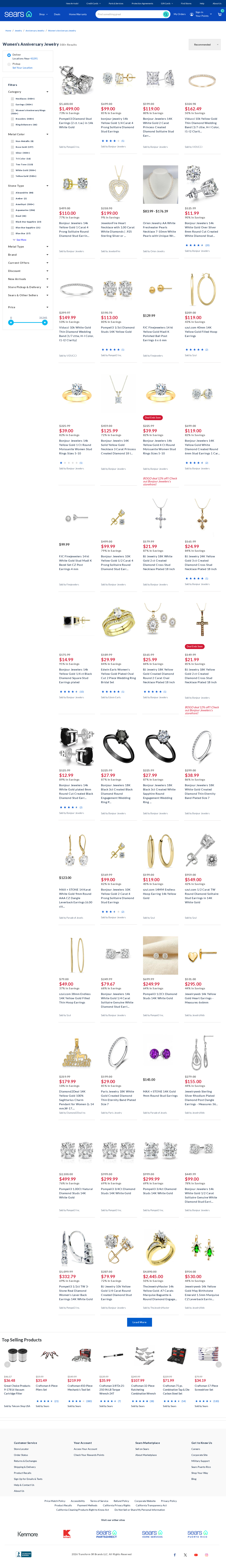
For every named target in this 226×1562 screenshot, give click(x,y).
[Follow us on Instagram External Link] (206, 1554)
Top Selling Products (22, 1339)
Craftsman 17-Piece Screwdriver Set (206, 1387)
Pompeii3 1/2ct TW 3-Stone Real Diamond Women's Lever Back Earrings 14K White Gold (76, 1290)
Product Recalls (22, 1472)
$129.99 (149, 316)
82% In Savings (69, 435)
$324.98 (190, 103)
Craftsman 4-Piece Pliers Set (47, 1387)
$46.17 (8, 1376)
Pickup (22, 66)
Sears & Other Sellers (23, 295)
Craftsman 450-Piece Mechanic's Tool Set (80, 1387)
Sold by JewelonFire (110, 251)
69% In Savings (111, 1183)
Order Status (21, 1454)
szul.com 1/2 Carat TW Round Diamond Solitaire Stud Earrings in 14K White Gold (202, 893)
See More (21, 239)
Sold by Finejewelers (153, 355)
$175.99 (64, 654)
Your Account (83, 1442)
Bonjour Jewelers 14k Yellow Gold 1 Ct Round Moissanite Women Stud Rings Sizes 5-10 (75, 444)
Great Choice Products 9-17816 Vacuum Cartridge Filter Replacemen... (17, 1389)
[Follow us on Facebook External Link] (174, 1554)
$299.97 (64, 312)
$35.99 (105, 1380)
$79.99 (198, 1376)
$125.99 (190, 208)
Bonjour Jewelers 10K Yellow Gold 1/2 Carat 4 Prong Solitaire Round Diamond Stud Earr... (117, 560)
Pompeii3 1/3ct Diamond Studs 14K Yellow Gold (118, 329)
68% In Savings (111, 988)
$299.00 (190, 770)
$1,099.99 (66, 1271)
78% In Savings (195, 1183)
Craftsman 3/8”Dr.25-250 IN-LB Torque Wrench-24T (112, 1389)
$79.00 (64, 979)
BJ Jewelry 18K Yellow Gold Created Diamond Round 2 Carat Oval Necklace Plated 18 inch (159, 673)
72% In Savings (111, 435)
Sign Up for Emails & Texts (28, 1478)
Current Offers (18, 262)
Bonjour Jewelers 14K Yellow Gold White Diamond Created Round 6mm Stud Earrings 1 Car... (202, 444)
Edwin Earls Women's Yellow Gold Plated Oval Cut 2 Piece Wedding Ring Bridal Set (118, 673)
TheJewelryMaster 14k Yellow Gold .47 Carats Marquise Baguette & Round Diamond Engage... (160, 1290)
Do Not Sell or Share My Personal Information (140, 1509)
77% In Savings (69, 217)
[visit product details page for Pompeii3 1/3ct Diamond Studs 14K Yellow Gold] (118, 289)
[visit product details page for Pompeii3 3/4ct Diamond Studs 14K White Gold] (160, 1150)
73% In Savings (69, 113)
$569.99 (106, 874)
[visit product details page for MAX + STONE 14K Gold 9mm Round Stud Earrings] (160, 1053)
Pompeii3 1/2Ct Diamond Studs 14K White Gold (160, 996)
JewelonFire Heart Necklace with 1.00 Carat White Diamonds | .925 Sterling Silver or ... (118, 226)
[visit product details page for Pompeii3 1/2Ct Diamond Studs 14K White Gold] (160, 955)
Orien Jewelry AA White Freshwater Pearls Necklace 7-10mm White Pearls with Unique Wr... (159, 226)
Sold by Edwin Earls (111, 697)
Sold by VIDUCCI (194, 146)
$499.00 (64, 208)
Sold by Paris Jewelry (111, 1112)
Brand (12, 254)
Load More (139, 1322)
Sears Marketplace (147, 1442)
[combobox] (133, 14)
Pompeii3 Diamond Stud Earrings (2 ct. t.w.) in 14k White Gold (76, 122)
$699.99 (148, 979)
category (14, 91)
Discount (14, 270)
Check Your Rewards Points (89, 1454)
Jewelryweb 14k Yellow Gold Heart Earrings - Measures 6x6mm (200, 997)
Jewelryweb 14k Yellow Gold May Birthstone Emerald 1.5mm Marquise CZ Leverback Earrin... (202, 1290)
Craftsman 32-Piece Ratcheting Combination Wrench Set (143, 1389)
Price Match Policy (54, 1500)
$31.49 (41, 1380)
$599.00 (148, 103)
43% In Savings (195, 321)
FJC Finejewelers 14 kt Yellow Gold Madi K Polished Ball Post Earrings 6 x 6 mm (158, 331)
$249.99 (106, 979)
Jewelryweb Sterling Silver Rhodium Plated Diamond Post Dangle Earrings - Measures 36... (201, 1095)
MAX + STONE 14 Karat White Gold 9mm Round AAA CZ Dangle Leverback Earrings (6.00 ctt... (75, 893)
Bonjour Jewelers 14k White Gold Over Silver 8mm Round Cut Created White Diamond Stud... (201, 226)
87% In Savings (153, 550)
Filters (12, 84)
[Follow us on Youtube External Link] (196, 1554)
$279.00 (190, 1076)
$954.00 (190, 1271)
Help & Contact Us (24, 1484)
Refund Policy (121, 1500)
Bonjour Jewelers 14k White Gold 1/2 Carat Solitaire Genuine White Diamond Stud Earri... (201, 1192)
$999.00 (106, 1174)
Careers (195, 1448)
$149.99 (190, 654)
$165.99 (190, 541)
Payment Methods (87, 1505)
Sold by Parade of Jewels (71, 917)
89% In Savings (69, 779)
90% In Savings (195, 217)
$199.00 (148, 874)
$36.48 (9, 1380)
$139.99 (103, 1376)
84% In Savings (195, 550)
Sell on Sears (142, 1448)
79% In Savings (111, 550)
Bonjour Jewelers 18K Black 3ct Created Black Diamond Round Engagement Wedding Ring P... (117, 788)
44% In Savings (195, 988)
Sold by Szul (191, 355)
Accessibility (78, 1500)
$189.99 (106, 654)
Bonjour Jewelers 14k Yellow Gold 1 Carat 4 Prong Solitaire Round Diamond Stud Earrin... (74, 226)
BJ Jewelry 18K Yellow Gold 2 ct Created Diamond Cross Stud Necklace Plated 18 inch (201, 673)
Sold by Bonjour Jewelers (113, 146)
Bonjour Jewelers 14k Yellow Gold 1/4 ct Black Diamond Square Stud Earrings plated (75, 673)
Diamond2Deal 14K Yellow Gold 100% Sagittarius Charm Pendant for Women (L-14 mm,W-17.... (76, 1095)
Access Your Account (85, 1448)
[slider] (11, 322)
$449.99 (190, 1174)
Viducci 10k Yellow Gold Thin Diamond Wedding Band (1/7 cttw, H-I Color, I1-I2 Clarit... (202, 122)
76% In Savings (69, 1183)
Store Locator (21, 1448)
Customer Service (25, 1442)
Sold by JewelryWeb (194, 1015)
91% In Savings (69, 663)
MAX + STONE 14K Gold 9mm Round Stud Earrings (160, 1093)
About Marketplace (146, 1454)
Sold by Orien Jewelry (154, 251)
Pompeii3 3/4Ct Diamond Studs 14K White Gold (118, 1191)
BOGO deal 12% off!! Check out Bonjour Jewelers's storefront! (160, 481)
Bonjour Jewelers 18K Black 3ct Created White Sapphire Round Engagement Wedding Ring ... (159, 788)
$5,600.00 (66, 103)
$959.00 (190, 874)
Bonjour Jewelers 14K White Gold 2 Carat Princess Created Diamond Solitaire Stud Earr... (158, 122)
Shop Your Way (199, 1472)
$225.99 (64, 425)
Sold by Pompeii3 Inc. (69, 146)
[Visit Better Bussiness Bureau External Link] (23, 1553)
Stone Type (16, 185)
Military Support (200, 1460)
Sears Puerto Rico (201, 1466)
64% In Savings (153, 988)
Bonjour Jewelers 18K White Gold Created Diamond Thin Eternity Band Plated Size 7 (200, 788)
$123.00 (65, 878)
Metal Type (16, 246)
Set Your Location (23, 67)
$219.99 (64, 1076)
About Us (19, 1490)
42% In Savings (195, 883)
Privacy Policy (169, 1500)
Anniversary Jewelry (35, 30)
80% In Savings (153, 113)
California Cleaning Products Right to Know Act (82, 1509)
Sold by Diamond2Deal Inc (72, 1112)
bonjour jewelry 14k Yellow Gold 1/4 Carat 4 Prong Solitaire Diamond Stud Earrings (117, 122)
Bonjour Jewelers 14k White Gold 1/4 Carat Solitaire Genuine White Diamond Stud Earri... (117, 997)
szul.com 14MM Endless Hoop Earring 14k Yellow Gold (159, 893)
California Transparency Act (151, 1505)
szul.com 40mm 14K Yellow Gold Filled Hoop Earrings (201, 331)
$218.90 (106, 208)
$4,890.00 (150, 1271)
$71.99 (168, 1380)
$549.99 (72, 1376)
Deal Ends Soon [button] (153, 417)
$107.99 (137, 1380)
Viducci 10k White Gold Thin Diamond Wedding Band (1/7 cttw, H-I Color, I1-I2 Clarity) (76, 331)
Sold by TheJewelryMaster (156, 1307)
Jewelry (18, 30)
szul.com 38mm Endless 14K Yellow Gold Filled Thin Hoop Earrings (75, 997)
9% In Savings (110, 217)
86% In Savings (195, 779)
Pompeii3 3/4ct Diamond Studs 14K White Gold (160, 1191)
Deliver (25, 56)
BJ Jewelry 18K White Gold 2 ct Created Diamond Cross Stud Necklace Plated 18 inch (159, 560)
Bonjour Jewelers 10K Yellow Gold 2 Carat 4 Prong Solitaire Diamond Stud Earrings (117, 893)
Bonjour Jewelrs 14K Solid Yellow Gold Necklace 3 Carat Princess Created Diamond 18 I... (118, 444)
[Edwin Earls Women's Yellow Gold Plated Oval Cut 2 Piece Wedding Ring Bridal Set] (118, 647)
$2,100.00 (66, 1174)
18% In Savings (69, 1085)
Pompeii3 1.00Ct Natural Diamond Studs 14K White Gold (76, 1192)
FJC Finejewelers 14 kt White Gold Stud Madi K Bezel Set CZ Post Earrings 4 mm (75, 560)
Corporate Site (199, 1454)
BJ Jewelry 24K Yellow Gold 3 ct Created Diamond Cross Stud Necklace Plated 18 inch (201, 560)
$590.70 (106, 312)
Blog (193, 1478)
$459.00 (106, 425)
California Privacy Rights (116, 1505)
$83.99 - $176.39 (155, 211)
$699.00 (106, 103)
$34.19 (200, 1380)
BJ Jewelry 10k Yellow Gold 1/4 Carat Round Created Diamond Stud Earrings (116, 1290)
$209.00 (190, 312)
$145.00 (149, 1080)
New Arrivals (17, 279)
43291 (34, 58)
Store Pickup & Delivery (24, 287)
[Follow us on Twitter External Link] (185, 1554)
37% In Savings (69, 988)
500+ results (40, 44)
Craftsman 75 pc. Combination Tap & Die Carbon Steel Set (176, 1389)
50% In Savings (195, 113)
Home (8, 30)
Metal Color (16, 134)
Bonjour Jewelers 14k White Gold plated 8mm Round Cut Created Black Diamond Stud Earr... (76, 788)
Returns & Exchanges (25, 1460)
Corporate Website (145, 1500)
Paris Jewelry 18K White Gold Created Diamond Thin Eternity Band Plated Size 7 (118, 1095)
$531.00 (190, 979)
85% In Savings (111, 113)
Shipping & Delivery (25, 1466)
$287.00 (106, 1271)
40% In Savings (153, 883)
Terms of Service (99, 1500)
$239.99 (167, 1376)
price (11, 307)
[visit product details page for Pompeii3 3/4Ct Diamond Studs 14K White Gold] (118, 1150)
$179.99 (148, 541)
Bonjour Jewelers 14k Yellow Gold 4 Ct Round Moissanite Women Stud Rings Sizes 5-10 (159, 444)
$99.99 (64, 544)
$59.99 (39, 1376)
